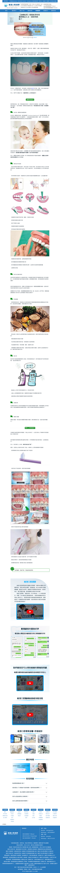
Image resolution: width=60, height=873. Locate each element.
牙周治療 (41, 809)
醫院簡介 (14, 10)
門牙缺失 (5, 813)
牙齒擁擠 (26, 815)
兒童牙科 (48, 809)
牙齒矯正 (26, 809)
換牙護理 (48, 815)
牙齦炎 (40, 815)
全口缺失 (5, 817)
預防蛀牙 (48, 813)
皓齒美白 (12, 811)
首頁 (6, 10)
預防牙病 (55, 815)
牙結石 (12, 813)
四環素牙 (12, 819)
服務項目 (53, 10)
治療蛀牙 (35, 37)
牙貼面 (12, 821)
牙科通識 (55, 811)
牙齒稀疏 (26, 813)
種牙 (5, 811)
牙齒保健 (55, 809)
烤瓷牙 (19, 815)
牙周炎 (40, 811)
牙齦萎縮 (41, 817)
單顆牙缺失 (5, 815)
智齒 (34, 813)
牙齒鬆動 (41, 819)
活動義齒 (19, 813)
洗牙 (12, 817)
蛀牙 (33, 88)
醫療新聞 (30, 10)
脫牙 (34, 815)
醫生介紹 (22, 10)
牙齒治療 (33, 809)
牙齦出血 (41, 813)
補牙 (34, 811)
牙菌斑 (12, 815)
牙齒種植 (5, 809)
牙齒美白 (12, 809)
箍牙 (26, 817)
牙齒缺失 (55, 817)
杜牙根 (33, 817)
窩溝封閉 (48, 817)
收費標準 (38, 10)
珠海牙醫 (6, 1)
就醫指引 (45, 10)
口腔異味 (55, 813)
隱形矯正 (26, 811)
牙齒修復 (19, 809)
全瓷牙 (19, 811)
